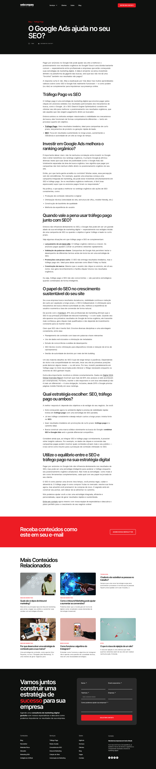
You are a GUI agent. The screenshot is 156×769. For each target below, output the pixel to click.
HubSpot (62, 313)
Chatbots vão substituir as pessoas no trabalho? (117, 578)
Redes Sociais (64, 643)
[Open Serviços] (56, 5)
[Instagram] (109, 758)
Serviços (52, 736)
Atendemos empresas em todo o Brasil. (120, 741)
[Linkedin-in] (112, 758)
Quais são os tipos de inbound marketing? (33, 602)
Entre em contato (50, 502)
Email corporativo (114, 683)
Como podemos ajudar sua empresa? (94, 702)
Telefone (84, 693)
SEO (47, 133)
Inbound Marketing (26, 598)
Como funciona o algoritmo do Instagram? (73, 647)
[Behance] (117, 758)
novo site (66, 244)
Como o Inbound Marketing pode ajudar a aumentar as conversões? (78, 602)
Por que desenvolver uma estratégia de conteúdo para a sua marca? (37, 647)
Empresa (111, 693)
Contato (111, 736)
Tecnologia (104, 574)
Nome (83, 683)
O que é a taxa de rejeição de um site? (116, 646)
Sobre (81, 736)
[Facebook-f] (114, 758)
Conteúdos (24, 736)
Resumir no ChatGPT (47, 43)
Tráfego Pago (39, 22)
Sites (102, 643)
